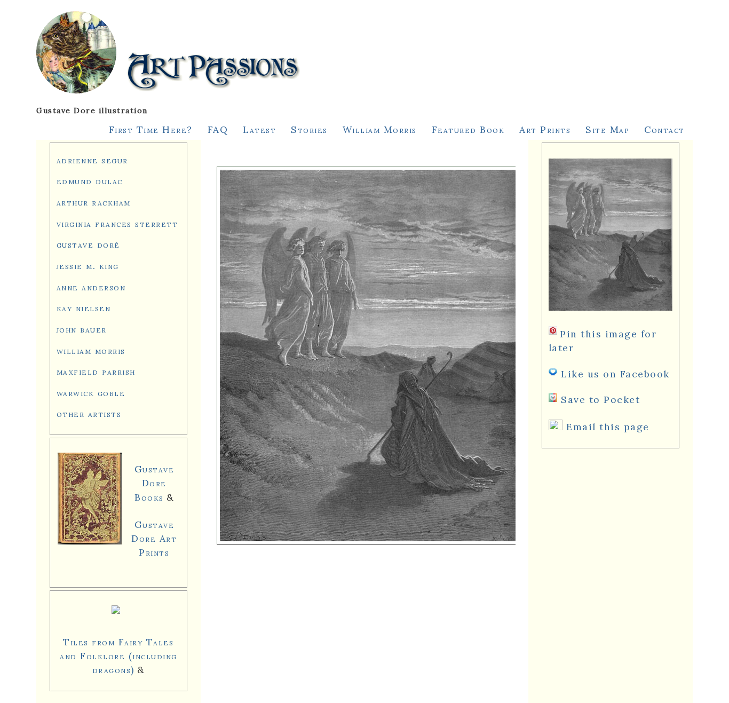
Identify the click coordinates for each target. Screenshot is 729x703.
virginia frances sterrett (117, 223)
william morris (91, 350)
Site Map (607, 129)
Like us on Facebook (615, 374)
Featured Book (468, 129)
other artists (89, 413)
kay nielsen (84, 308)
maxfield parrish (96, 371)
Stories (309, 129)
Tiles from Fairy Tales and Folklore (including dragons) (118, 656)
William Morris (380, 129)
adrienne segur (92, 160)
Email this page (607, 427)
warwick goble (91, 392)
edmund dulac (90, 181)
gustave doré (88, 244)
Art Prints (544, 129)
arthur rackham (94, 202)
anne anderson (91, 287)
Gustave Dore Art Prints (154, 538)
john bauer (82, 329)
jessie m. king (88, 265)
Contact (664, 129)
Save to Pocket (600, 399)
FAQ (218, 129)
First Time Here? (151, 129)
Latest (259, 129)
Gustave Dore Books (154, 483)
